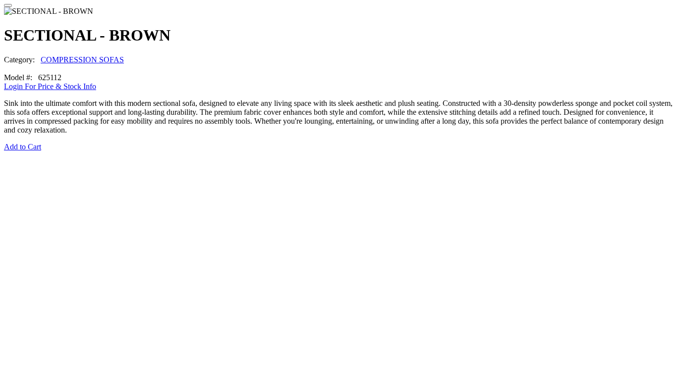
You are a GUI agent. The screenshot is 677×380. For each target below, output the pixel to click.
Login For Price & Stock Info (50, 86)
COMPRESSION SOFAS (82, 59)
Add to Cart (22, 146)
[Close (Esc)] (8, 5)
